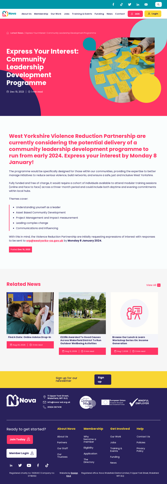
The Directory (89, 461)
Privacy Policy (141, 450)
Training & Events (82, 13)
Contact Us (143, 436)
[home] (9, 13)
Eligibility (88, 447)
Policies (141, 442)
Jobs (66, 13)
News (110, 13)
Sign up (101, 380)
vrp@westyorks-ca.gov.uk (44, 240)
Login (155, 13)
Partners (62, 442)
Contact (120, 13)
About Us (62, 436)
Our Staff (62, 448)
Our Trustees (62, 455)
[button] (26, 14)
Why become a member (90, 439)
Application (90, 453)
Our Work (56, 13)
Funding (115, 456)
